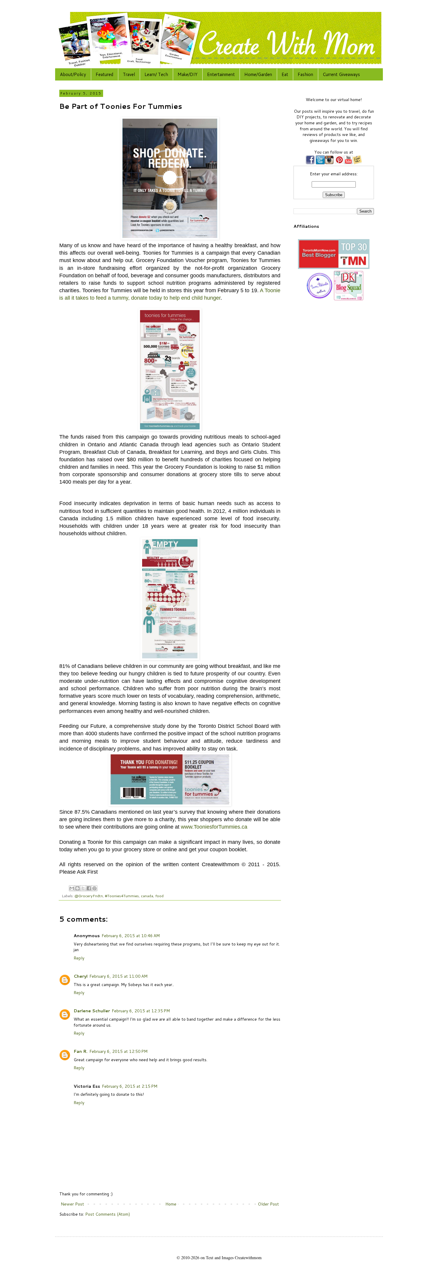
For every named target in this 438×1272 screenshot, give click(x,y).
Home (170, 1204)
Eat (285, 74)
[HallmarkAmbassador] (319, 299)
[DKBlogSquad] (349, 299)
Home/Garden (258, 74)
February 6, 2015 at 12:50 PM (118, 1051)
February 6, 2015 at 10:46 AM (131, 936)
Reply (79, 958)
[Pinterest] (339, 163)
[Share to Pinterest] (94, 888)
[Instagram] (329, 163)
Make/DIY (188, 74)
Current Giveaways (341, 74)
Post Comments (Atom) (107, 1214)
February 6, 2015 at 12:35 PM (141, 1011)
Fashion (305, 74)
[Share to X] (83, 888)
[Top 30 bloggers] (333, 267)
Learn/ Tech (156, 74)
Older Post (268, 1204)
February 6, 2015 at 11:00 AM (118, 976)
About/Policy (73, 74)
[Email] (357, 163)
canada (147, 895)
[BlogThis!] (77, 888)
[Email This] (72, 888)
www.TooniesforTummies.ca (214, 827)
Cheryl (81, 976)
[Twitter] (320, 163)
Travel (129, 74)
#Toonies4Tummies (122, 895)
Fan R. (81, 1051)
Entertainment (221, 74)
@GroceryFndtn (88, 895)
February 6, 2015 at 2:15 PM (129, 1086)
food (159, 895)
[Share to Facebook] (89, 888)
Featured (104, 74)
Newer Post (72, 1204)
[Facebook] (310, 163)
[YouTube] (348, 163)
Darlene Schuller (92, 1011)
